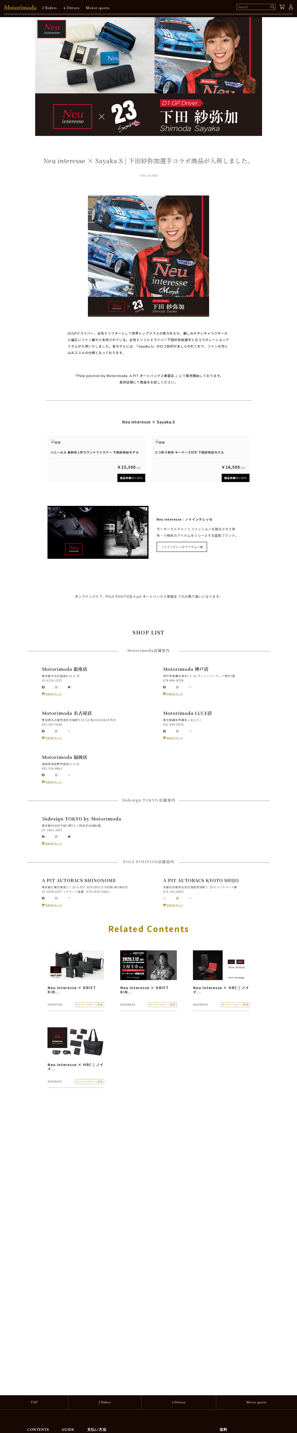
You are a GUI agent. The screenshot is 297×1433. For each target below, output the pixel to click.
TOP (34, 1402)
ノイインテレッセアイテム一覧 (182, 547)
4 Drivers (71, 7)
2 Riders (49, 7)
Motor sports (98, 7)
